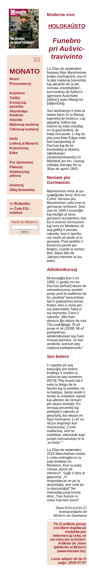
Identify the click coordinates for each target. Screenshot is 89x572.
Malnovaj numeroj (24, 124)
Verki (14, 139)
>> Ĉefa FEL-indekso (20, 210)
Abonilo (16, 120)
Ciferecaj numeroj (24, 129)
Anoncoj (17, 185)
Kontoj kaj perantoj (18, 104)
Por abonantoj (21, 162)
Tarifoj (15, 98)
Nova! (14, 79)
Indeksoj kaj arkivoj (19, 173)
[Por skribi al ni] (37, 61)
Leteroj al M (24, 143)
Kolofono (17, 93)
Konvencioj (19, 148)
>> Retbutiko (20, 203)
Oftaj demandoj (22, 190)
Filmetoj (16, 167)
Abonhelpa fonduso (19, 113)
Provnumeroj (20, 84)
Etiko (14, 153)
